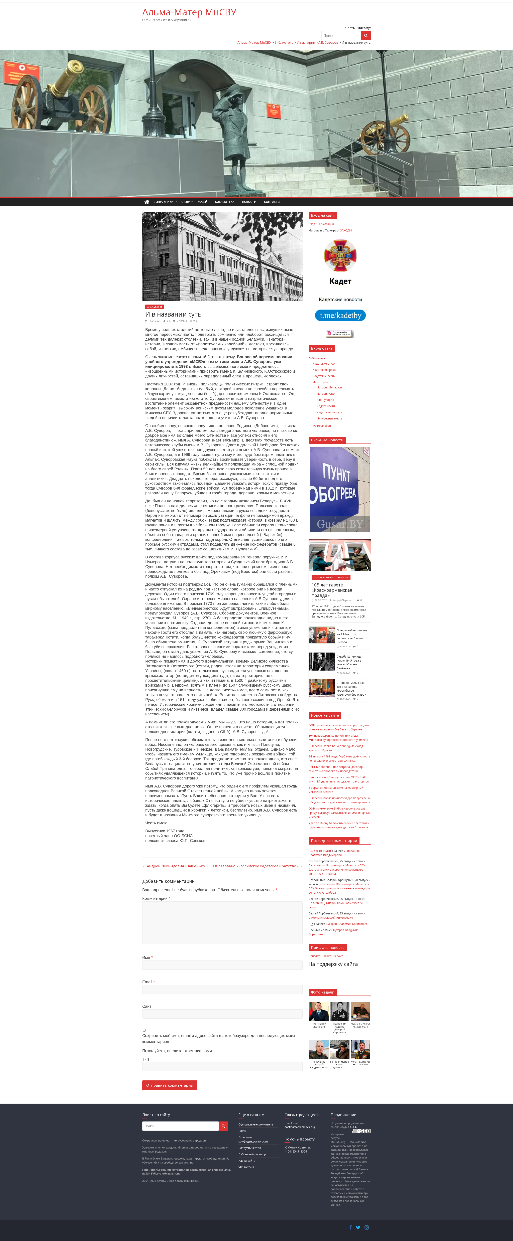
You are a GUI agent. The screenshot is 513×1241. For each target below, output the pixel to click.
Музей (202, 202)
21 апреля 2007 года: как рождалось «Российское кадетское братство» (351, 688)
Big (169, 320)
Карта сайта (246, 1161)
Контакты (272, 202)
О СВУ (185, 202)
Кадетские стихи (324, 363)
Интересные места (329, 418)
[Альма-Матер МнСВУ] (146, 202)
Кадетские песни (324, 376)
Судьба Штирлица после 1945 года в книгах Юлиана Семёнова (349, 662)
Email (148, 982)
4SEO (353, 1126)
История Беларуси (329, 387)
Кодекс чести (326, 406)
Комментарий (156, 898)
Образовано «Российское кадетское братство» (258, 866)
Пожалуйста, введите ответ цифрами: (177, 1051)
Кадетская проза (324, 370)
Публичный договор (252, 1154)
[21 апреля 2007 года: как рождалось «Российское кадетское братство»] (322, 681)
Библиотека (224, 202)
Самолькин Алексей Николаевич (331, 917)
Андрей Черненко (343, 600)
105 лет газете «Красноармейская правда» (332, 590)
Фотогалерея (322, 425)
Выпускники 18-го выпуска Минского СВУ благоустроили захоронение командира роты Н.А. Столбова (337, 869)
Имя (147, 957)
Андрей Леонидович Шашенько (173, 866)
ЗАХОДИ (345, 230)
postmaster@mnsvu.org (300, 1126)
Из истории (320, 382)
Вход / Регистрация (321, 223)
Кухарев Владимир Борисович (346, 924)
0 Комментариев (186, 320)
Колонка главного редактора (331, 577)
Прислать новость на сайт (326, 955)
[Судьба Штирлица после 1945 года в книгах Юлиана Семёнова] (322, 655)
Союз (242, 1131)
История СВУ (326, 393)
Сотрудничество (249, 1148)
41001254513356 (296, 1151)
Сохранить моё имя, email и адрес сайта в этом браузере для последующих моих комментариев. (218, 1038)
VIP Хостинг (246, 1167)
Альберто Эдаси (320, 851)
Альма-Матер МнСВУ (189, 12)
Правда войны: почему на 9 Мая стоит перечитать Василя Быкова (352, 636)
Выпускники (164, 202)
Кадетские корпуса (329, 412)
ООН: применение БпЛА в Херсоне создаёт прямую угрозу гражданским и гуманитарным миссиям (339, 813)
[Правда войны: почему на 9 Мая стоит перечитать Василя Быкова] (322, 628)
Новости (249, 202)
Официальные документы (256, 1124)
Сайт (146, 1006)
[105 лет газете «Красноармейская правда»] (340, 541)
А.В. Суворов (154, 307)
